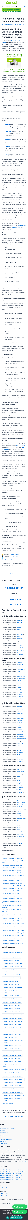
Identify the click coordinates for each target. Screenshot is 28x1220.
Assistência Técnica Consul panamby (12, 1027)
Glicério (18, 636)
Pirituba (18, 829)
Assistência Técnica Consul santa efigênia (13, 1095)
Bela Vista (19, 620)
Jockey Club (19, 743)
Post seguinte (14, 573)
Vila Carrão (19, 785)
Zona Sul (7, 124)
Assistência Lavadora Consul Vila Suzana (12, 893)
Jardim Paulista (20, 736)
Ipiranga (18, 725)
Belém (18, 776)
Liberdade (19, 638)
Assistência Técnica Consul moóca (11, 1005)
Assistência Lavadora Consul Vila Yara (12, 883)
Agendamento (4, 1136)
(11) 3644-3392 (22, 225)
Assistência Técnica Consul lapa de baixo (13, 963)
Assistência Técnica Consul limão (11, 978)
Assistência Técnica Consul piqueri (11, 1058)
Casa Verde (19, 667)
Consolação (19, 632)
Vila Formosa (19, 787)
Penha (18, 780)
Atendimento (3, 1134)
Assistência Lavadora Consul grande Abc (12, 858)
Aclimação (19, 618)
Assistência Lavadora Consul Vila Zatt (12, 880)
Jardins (18, 741)
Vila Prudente (19, 792)
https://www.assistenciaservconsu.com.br (13, 560)
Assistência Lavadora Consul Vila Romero (13, 921)
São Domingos (20, 836)
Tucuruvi (18, 687)
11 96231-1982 (14, 604)
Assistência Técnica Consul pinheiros (12, 1055)
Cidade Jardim (20, 718)
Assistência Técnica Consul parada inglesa (13, 1031)
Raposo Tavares (20, 832)
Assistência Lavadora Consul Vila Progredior (13, 933)
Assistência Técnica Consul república (12, 1076)
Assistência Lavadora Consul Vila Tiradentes (13, 891)
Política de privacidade (6, 1139)
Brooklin (18, 711)
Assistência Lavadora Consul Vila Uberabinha (14, 885)
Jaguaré (18, 813)
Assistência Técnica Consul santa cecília (13, 1089)
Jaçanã (18, 674)
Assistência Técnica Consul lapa (11, 960)
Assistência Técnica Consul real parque (13, 1072)
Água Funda (19, 709)
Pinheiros (18, 827)
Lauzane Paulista (20, 678)
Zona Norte (8, 139)
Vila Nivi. (18, 699)
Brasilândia (19, 662)
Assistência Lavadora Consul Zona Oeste (12, 875)
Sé (17, 652)
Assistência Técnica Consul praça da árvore (12, 1065)
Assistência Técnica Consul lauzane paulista (12, 970)
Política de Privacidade (16, 1217)
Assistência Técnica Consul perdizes (12, 1052)
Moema (18, 745)
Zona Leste (8, 131)
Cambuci (18, 627)
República (19, 645)
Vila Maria (19, 694)
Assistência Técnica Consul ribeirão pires (13, 1079)
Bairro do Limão (20, 802)
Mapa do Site (3, 1143)
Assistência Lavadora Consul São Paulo (12, 865)
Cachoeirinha (19, 664)
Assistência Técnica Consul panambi (12, 1024)
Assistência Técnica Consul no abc (11, 1008)
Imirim (18, 671)
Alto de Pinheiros (20, 809)
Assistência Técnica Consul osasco (11, 1011)
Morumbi (18, 748)
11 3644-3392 (4, 1188)
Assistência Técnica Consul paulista (12, 1045)
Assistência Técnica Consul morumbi (12, 1002)
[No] (26, 1214)
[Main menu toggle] (24, 7)
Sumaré (18, 838)
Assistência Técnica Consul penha (11, 1048)
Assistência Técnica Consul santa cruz (12, 1092)
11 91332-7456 (14, 599)
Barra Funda (19, 804)
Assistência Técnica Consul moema (12, 999)
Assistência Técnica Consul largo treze (12, 966)
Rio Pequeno (19, 834)
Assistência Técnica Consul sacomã (12, 1085)
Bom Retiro (19, 622)
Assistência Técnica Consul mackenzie (12, 984)
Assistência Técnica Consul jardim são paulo (12, 953)
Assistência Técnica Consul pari (11, 1037)
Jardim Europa (20, 734)
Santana (18, 683)
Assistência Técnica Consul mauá (11, 995)
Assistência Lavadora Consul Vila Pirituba (12, 943)
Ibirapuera (19, 720)
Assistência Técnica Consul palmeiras (12, 1021)
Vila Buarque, (19, 654)
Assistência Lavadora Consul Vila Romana (13, 923)
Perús (17, 825)
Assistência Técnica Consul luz (10, 981)
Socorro (18, 757)
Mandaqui (19, 680)
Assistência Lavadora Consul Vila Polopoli (13, 938)
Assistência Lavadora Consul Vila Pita (11, 940)
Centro (7, 154)
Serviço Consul (4, 1132)
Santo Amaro (19, 752)
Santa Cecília (19, 648)
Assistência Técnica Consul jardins (11, 957)
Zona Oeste (8, 146)
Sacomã (18, 750)
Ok (7, 1217)
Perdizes (18, 822)
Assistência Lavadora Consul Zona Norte (12, 873)
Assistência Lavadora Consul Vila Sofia (12, 898)
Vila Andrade (19, 759)
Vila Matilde (19, 790)
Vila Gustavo (19, 692)
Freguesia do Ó (20, 669)
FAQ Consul (3, 1141)
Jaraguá (18, 816)
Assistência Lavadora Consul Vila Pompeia (13, 935)
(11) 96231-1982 (16, 227)
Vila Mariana (19, 761)
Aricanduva (19, 774)
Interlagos (19, 722)
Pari (17, 643)
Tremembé (19, 685)
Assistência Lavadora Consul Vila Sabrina (12, 918)
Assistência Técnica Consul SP (8, 1128)
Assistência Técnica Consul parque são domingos (13, 1041)
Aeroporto (19, 706)
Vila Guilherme (20, 690)
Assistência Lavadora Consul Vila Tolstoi (12, 888)
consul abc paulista (8, 1103)
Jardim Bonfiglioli (20, 818)
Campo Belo (19, 713)
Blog (1, 1137)
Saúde (18, 754)
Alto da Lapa (19, 806)
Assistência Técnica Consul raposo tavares (13, 1069)
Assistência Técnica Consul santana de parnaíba (12, 1099)
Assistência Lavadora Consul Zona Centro (13, 867)
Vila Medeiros (20, 696)
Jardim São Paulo (21, 676)
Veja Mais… (24, 1161)
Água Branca (19, 800)
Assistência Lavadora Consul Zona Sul (12, 870)
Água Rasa (19, 769)
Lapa (17, 820)
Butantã (18, 811)
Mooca (18, 778)
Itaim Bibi (18, 727)
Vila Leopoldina (20, 841)
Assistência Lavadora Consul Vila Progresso (13, 930)
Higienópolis (19, 634)
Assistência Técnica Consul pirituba (12, 1061)
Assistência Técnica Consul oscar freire (13, 1015)
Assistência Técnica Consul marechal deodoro (12, 991)
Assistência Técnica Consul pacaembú (12, 1018)
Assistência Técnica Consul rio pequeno (13, 1082)
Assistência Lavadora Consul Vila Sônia (12, 896)
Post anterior (14, 570)
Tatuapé (18, 783)
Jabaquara (19, 729)
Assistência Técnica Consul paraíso (12, 1034)
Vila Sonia (19, 843)
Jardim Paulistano (21, 738)
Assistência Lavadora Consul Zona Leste (12, 878)
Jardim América (20, 732)
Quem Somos (3, 1130)
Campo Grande (20, 716)
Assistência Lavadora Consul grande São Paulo (12, 1172)
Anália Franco (20, 771)
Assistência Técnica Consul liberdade (12, 974)
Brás (17, 625)
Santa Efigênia (20, 650)
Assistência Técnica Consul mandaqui (12, 987)
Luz (17, 641)
